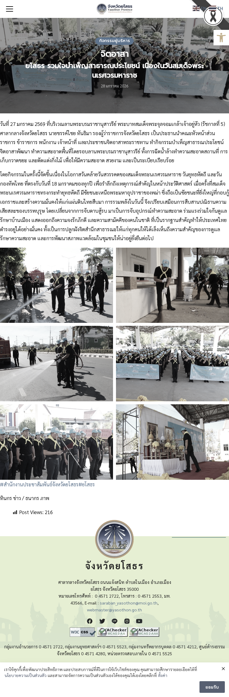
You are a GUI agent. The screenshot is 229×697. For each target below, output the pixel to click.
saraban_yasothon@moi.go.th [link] (128, 602)
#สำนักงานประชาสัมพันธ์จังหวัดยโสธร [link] (39, 484)
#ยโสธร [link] (86, 484)
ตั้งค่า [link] (162, 675)
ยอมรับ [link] (212, 687)
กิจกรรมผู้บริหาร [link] (114, 41)
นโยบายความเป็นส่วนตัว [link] (25, 675)
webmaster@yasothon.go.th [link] (114, 609)
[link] (221, 37)
